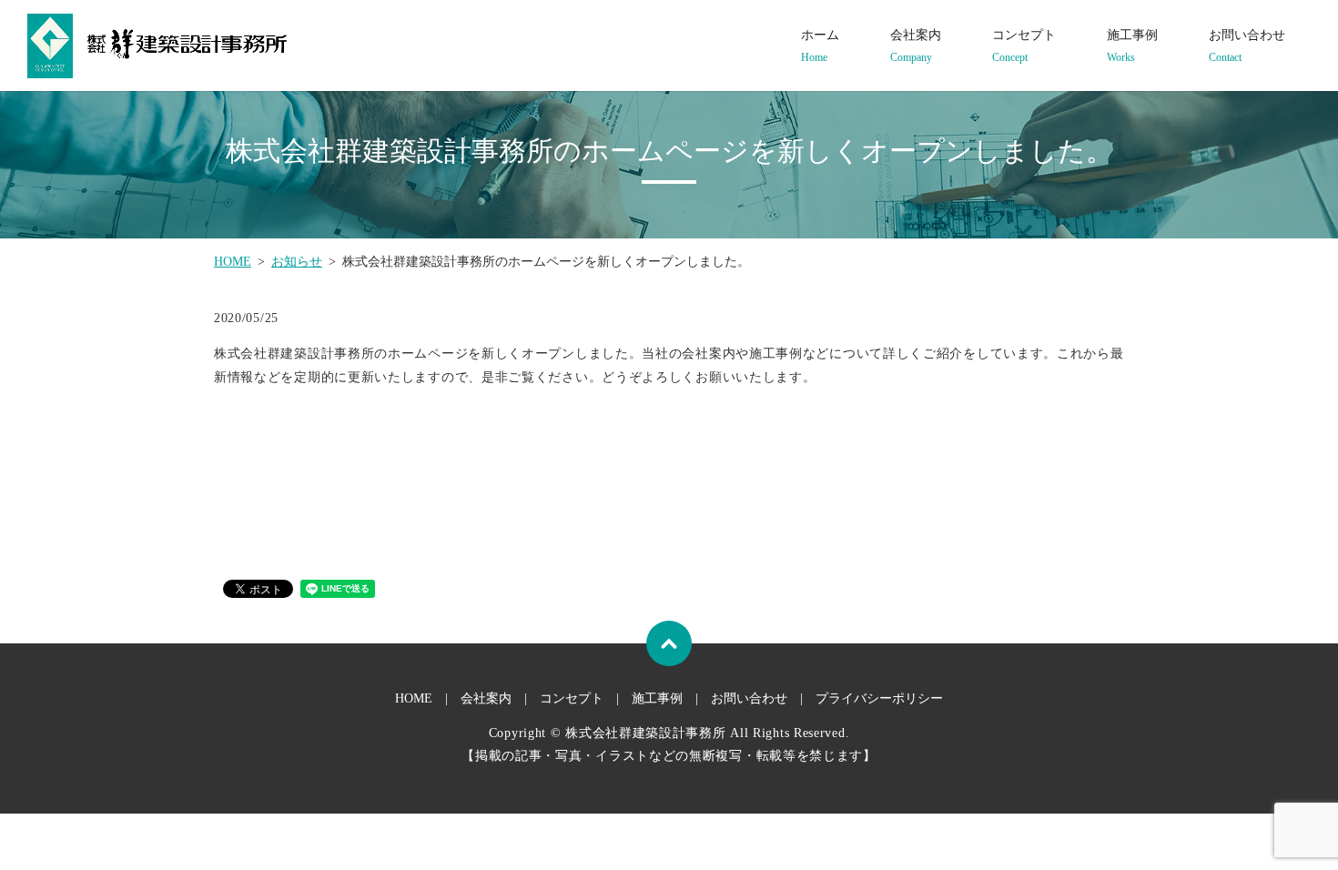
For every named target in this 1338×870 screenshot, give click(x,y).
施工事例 (1132, 46)
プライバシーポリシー (879, 698)
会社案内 (915, 46)
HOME (232, 261)
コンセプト (1024, 46)
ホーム (820, 46)
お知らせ (296, 261)
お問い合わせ (1247, 46)
